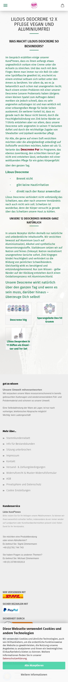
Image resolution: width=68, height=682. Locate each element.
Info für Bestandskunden (20, 443)
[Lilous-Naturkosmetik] (34, 5)
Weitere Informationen (34, 674)
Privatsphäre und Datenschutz (23, 484)
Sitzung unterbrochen (18, 449)
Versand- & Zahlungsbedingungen (25, 467)
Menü (5, 5)
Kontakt (10, 461)
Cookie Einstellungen (18, 490)
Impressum (12, 455)
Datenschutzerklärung (15, 658)
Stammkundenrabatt (18, 438)
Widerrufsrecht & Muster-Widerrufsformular (31, 472)
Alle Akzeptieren (34, 665)
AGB (8, 478)
